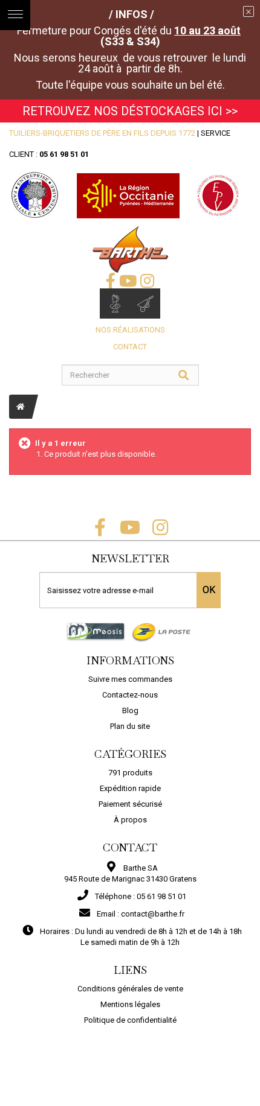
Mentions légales (130, 1004)
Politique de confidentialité (130, 1020)
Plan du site (130, 726)
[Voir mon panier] (145, 303)
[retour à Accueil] (20, 407)
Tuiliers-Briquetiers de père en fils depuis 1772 (102, 133)
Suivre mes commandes (130, 679)
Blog (130, 710)
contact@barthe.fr (152, 913)
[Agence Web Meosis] (96, 630)
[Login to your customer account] (115, 303)
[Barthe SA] (130, 249)
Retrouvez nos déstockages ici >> (130, 111)
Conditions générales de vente (130, 988)
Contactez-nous (130, 694)
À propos (130, 819)
